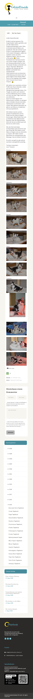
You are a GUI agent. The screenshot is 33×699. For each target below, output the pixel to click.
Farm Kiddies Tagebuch (16, 518)
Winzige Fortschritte (12, 584)
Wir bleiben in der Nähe (13, 601)
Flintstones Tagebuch (15, 524)
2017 (10, 494)
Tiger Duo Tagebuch (15, 557)
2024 (10, 459)
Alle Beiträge (15, 24)
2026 (10, 448)
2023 (10, 464)
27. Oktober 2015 (16, 377)
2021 (10, 474)
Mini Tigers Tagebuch (16, 33)
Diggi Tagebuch (13, 514)
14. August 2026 (9, 603)
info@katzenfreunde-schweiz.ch (14, 652)
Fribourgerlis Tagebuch (16, 531)
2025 (10, 453)
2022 (10, 469)
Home (9, 24)
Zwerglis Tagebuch (14, 563)
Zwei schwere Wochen (12, 576)
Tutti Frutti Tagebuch (15, 560)
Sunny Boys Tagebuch (15, 554)
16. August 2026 (9, 586)
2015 (8, 33)
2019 (10, 484)
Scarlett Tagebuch (14, 547)
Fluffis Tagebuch (14, 527)
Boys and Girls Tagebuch (16, 508)
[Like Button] (7, 373)
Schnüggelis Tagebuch (16, 550)
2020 (10, 479)
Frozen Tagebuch (14, 534)
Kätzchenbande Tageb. (15, 537)
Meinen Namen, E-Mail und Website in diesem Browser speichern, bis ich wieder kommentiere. (16, 404)
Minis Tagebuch (14, 544)
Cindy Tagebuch (14, 511)
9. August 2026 (9, 611)
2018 (10, 489)
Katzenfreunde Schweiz (11, 695)
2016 (10, 499)
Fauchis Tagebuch (14, 521)
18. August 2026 (9, 578)
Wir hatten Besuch (11, 609)
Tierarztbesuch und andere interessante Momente (14, 592)
